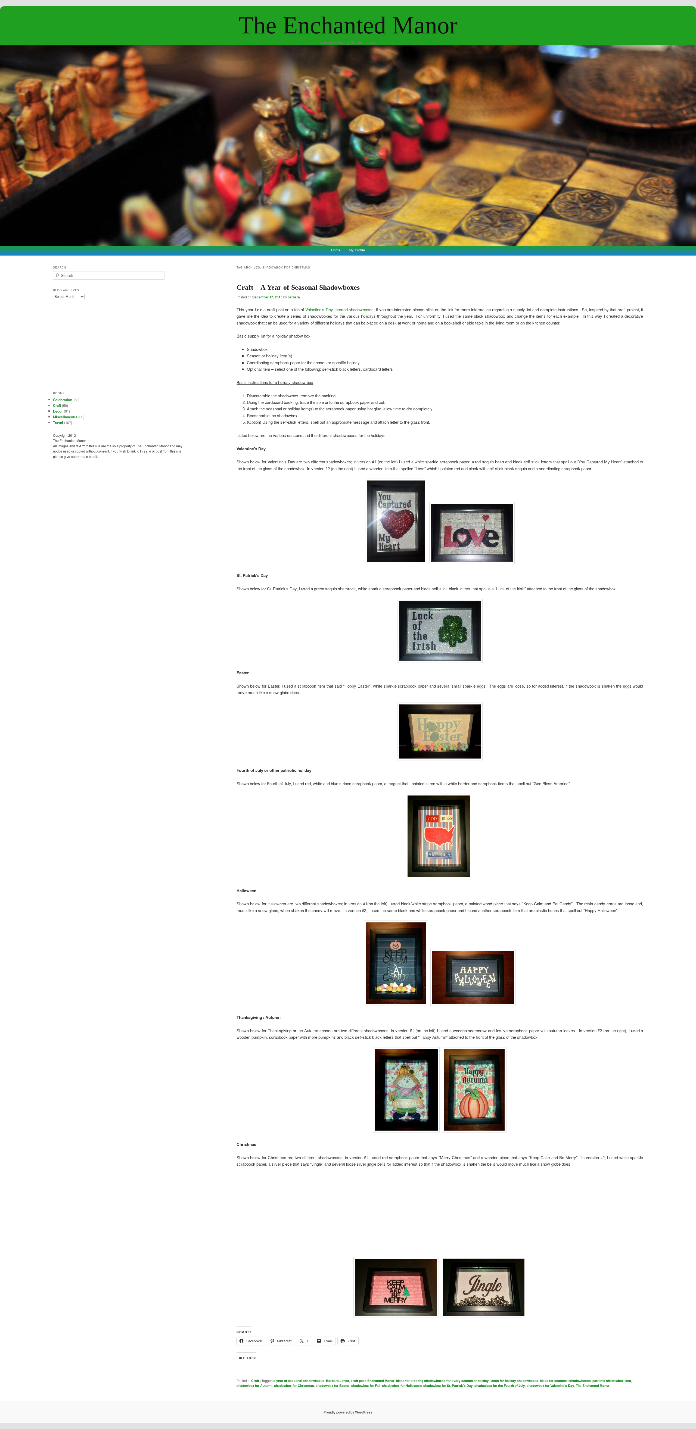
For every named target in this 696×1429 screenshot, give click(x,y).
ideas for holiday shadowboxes (514, 1380)
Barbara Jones (337, 1380)
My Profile (357, 249)
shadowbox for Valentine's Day (550, 1385)
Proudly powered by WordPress (348, 1412)
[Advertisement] (440, 1212)
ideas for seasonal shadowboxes (565, 1380)
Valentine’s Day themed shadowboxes (339, 309)
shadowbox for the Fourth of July (499, 1385)
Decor (58, 411)
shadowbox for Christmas (294, 1385)
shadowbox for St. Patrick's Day (448, 1385)
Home (335, 249)
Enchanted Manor (380, 1380)
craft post (358, 1380)
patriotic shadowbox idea (611, 1380)
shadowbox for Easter (333, 1385)
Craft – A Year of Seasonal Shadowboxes (298, 287)
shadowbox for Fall (365, 1385)
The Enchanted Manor (348, 25)
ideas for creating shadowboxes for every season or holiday (442, 1380)
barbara (294, 297)
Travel (58, 422)
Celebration (62, 399)
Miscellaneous (65, 416)
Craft (255, 1380)
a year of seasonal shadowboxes (299, 1380)
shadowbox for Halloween (402, 1385)
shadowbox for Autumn (254, 1385)
